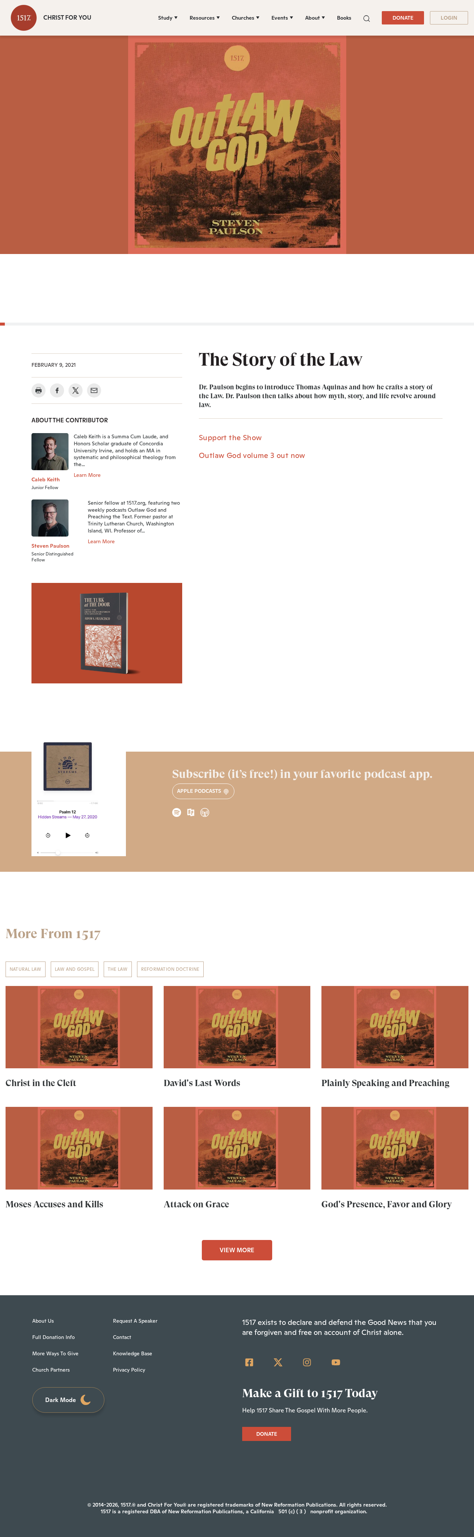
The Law (118, 969)
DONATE (403, 17)
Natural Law (25, 969)
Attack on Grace (196, 1204)
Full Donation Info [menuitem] (53, 1337)
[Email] (94, 390)
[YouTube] (336, 1362)
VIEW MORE (237, 1250)
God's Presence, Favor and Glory (386, 1204)
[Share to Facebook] (57, 390)
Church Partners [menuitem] (51, 1369)
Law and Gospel (74, 969)
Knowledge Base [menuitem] (132, 1353)
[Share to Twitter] (76, 390)
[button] (366, 17)
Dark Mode (60, 1400)
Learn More (87, 475)
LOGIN (449, 17)
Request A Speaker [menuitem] (135, 1320)
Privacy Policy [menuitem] (129, 1369)
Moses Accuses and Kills (54, 1204)
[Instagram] (307, 1362)
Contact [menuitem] (122, 1337)
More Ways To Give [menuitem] (55, 1353)
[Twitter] (278, 1362)
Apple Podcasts (200, 791)
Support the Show (230, 437)
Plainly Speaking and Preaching (385, 1083)
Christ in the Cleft (41, 1083)
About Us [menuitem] (43, 1320)
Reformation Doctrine (170, 969)
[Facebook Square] (249, 1362)
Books (344, 17)
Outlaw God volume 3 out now (252, 455)
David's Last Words (202, 1083)
